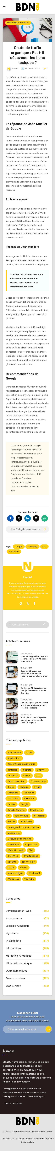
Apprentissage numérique (21, 763)
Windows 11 (34, 873)
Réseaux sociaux (15, 978)
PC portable (31, 844)
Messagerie (14, 833)
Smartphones (31, 855)
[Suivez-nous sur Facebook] (34, 604)
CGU (13, 1138)
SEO (44, 546)
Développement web (18, 911)
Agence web (14, 752)
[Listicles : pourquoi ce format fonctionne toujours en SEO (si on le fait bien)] (12, 703)
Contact (5, 1138)
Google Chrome (16, 810)
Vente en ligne (15, 873)
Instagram (39, 815)
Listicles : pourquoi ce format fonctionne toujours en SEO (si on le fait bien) (34, 705)
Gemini (11, 804)
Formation (13, 798)
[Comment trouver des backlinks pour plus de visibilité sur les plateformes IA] (12, 672)
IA (9, 815)
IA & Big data (13, 941)
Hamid (27, 577)
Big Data (27, 769)
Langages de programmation (23, 827)
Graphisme (36, 810)
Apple (29, 752)
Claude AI (13, 775)
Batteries (12, 769)
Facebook (29, 792)
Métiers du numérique (19, 963)
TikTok (11, 867)
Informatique (13, 948)
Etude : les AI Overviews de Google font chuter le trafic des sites (33, 690)
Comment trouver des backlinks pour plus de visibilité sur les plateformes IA (34, 675)
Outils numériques (16, 970)
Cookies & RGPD (25, 1138)
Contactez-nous (12, 1103)
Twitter (23, 867)
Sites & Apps (13, 985)
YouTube (29, 879)
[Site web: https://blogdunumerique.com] (21, 604)
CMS (38, 775)
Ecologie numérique (17, 926)
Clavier (27, 775)
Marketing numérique (18, 22)
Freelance (29, 798)
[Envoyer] (44, 624)
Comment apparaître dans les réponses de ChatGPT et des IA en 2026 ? (34, 659)
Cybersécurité (38, 781)
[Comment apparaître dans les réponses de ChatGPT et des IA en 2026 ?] (12, 657)
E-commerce (14, 918)
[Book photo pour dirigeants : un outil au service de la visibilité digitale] (12, 718)
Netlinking (32, 546)
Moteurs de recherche (19, 838)
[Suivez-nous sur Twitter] (27, 604)
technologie (28, 861)
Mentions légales (44, 1138)
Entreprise (13, 792)
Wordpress (13, 879)
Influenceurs (21, 815)
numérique (13, 844)
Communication (16, 781)
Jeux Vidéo (26, 821)
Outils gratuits (27, 1142)
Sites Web (14, 551)
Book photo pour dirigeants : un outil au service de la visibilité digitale (34, 720)
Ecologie (24, 787)
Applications (14, 758)
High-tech (12, 933)
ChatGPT (41, 769)
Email (37, 787)
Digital (11, 787)
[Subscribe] (48, 1029)
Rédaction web (15, 850)
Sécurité (12, 861)
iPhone (11, 821)
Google (18, 546)
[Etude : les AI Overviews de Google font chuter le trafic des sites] (12, 689)
